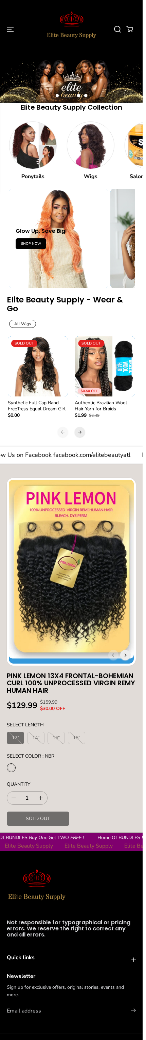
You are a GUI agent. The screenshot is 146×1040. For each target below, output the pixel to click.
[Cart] (130, 29)
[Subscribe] (133, 1011)
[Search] (117, 29)
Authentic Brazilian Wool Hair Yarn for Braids (101, 406)
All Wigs (22, 324)
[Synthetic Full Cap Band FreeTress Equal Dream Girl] (38, 366)
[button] (11, 29)
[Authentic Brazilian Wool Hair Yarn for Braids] (105, 366)
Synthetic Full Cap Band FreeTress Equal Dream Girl (37, 406)
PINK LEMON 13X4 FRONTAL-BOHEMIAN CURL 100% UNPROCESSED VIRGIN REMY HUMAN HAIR (71, 683)
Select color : (30, 756)
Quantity (18, 784)
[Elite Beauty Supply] (71, 29)
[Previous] (63, 432)
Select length (25, 725)
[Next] (80, 432)
